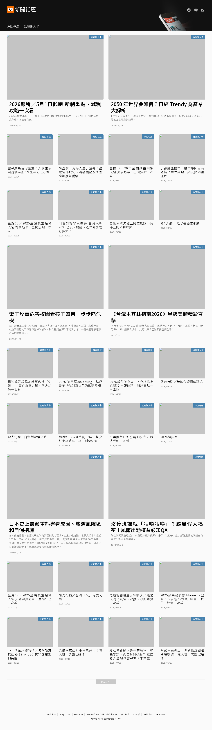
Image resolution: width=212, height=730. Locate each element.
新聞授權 (78, 714)
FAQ (62, 714)
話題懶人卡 (31, 26)
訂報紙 (136, 714)
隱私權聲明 (111, 714)
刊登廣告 (51, 714)
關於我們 (148, 714)
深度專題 (13, 26)
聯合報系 (125, 714)
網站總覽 (160, 714)
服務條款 (91, 714)
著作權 (100, 714)
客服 (68, 714)
